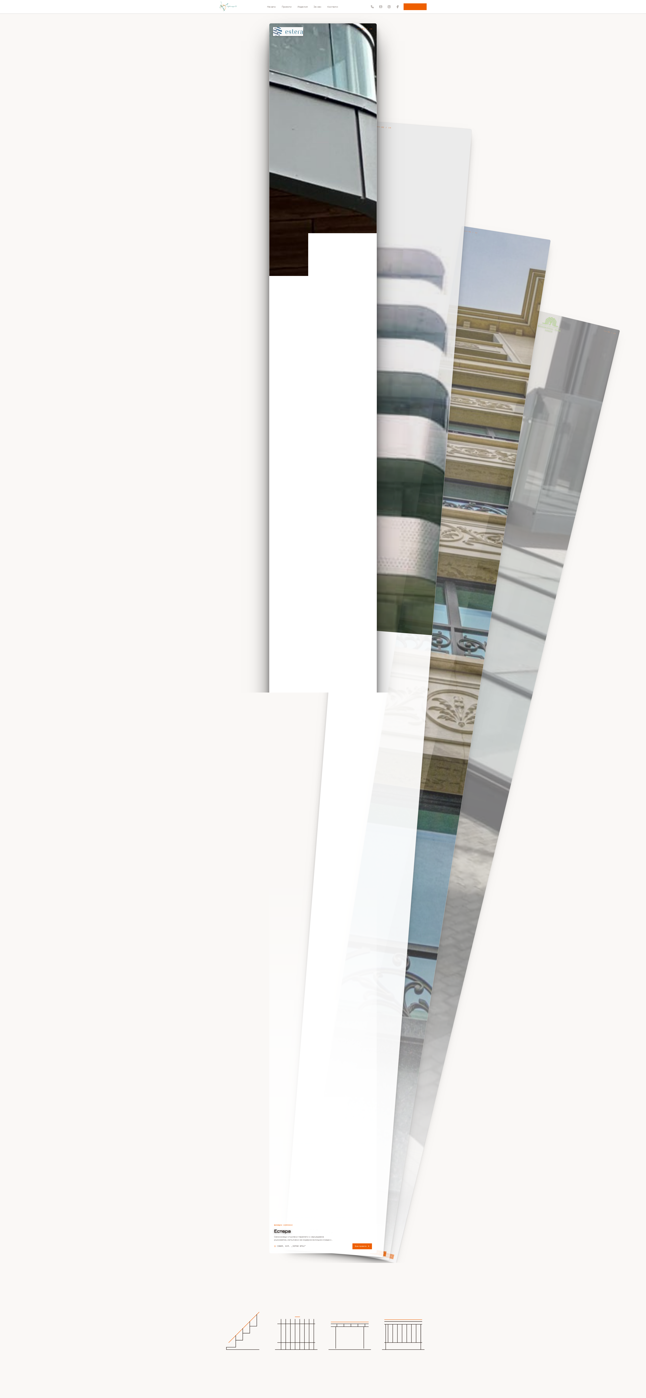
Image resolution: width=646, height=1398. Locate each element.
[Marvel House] (425, 743)
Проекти (287, 6)
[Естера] (323, 638)
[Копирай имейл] (380, 6)
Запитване (415, 6)
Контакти (332, 6)
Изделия (303, 6)
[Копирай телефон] (372, 6)
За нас (317, 6)
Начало (271, 6)
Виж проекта (360, 1246)
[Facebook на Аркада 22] (397, 6)
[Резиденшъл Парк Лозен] (467, 787)
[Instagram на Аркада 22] (389, 6)
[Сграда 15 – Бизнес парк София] (378, 689)
